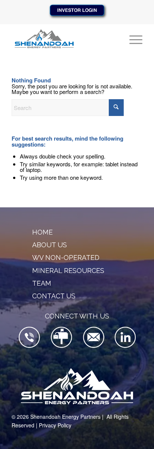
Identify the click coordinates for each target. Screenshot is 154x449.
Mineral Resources (68, 270)
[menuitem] (132, 39)
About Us (49, 245)
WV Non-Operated (65, 257)
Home (42, 232)
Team (41, 283)
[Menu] (132, 39)
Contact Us (54, 296)
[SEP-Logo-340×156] (64, 39)
